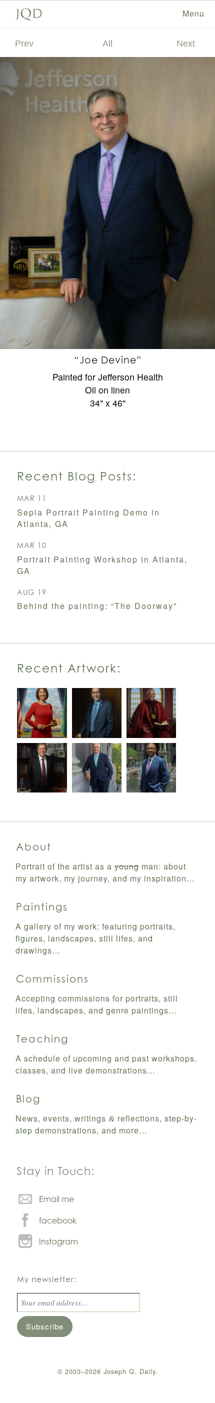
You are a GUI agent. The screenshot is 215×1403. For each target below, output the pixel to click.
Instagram (58, 1241)
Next (185, 43)
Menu (193, 13)
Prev (24, 43)
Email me (56, 1199)
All (107, 43)
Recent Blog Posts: (76, 476)
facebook (57, 1221)
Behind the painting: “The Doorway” (97, 606)
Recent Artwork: (69, 668)
